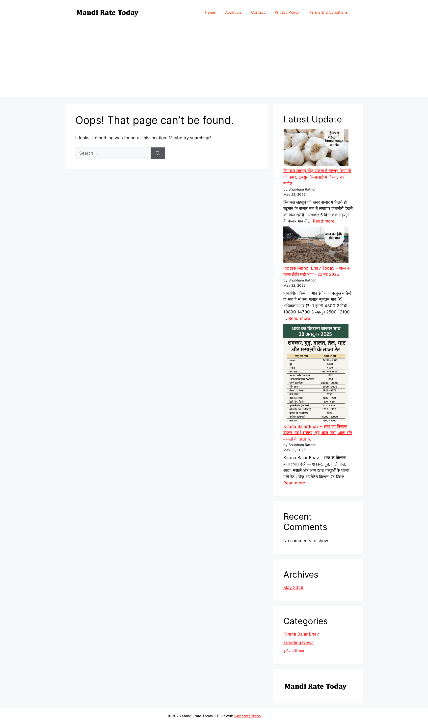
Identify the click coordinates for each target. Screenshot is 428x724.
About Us (233, 12)
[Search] (158, 153)
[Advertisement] (214, 62)
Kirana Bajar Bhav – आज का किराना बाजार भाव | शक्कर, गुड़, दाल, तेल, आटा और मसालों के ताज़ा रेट (317, 433)
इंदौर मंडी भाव (293, 650)
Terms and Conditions (328, 12)
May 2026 (293, 587)
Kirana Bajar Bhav (301, 634)
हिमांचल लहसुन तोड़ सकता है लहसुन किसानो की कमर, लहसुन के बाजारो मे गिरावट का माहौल (317, 177)
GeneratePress (247, 716)
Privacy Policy (287, 12)
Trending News (298, 642)
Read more (324, 221)
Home (210, 12)
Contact (258, 12)
